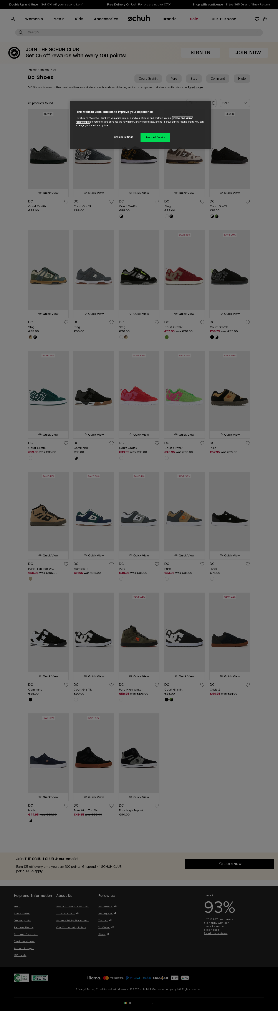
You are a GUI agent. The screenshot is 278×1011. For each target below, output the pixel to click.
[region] (140, 125)
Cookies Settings (123, 137)
